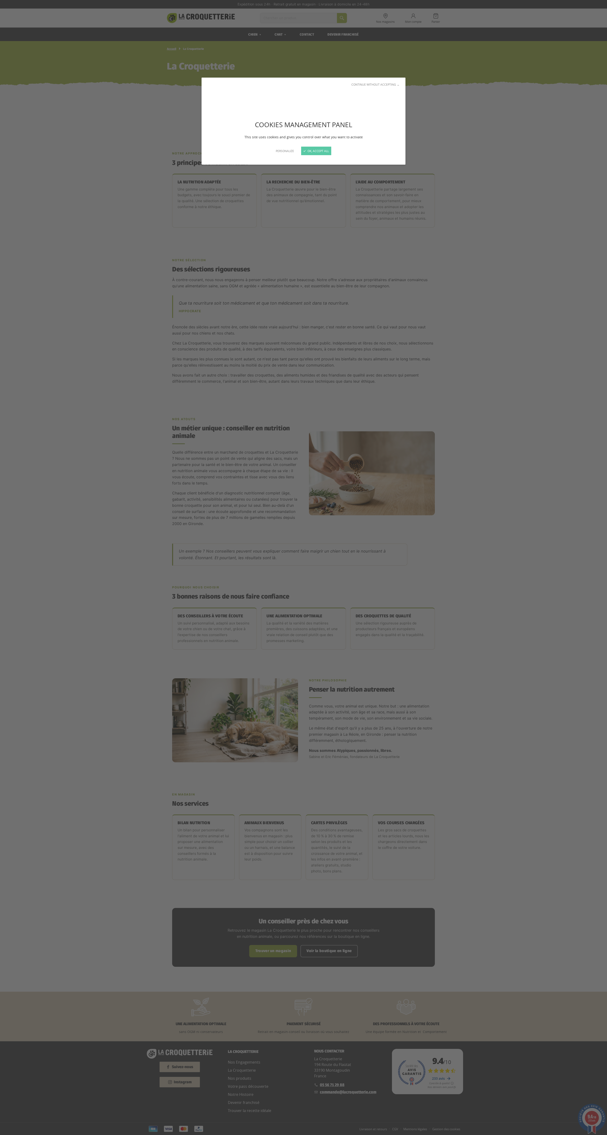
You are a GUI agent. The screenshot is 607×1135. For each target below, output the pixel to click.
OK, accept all (318, 151)
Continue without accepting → (375, 84)
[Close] (303, 567)
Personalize (285, 151)
